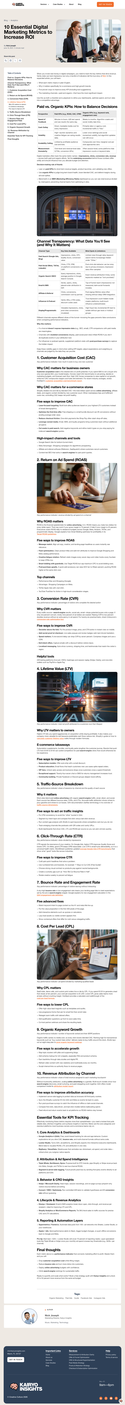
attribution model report (63, 1086)
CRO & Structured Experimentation (82, 1360)
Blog (47, 1366)
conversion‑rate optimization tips (50, 619)
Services (43, 4)
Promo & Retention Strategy (79, 1366)
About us (49, 1357)
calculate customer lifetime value (50, 738)
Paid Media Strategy (76, 1363)
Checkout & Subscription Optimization (83, 1368)
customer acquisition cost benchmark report (64, 381)
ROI (104, 76)
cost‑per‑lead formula (45, 998)
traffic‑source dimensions (47, 805)
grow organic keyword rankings (69, 1042)
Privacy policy (111, 1355)
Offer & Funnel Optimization (79, 1357)
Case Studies (58, 4)
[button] (44, 4)
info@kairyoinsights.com (16, 1351)
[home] (18, 4)
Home (48, 1355)
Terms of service (112, 1357)
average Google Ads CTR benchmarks (95, 849)
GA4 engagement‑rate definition (50, 895)
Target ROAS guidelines (46, 534)
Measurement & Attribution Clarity (81, 1355)
